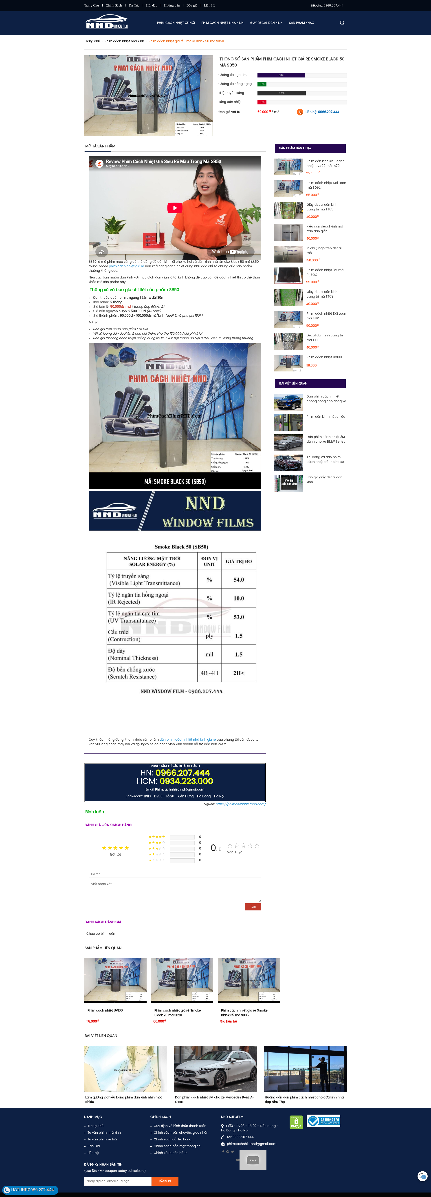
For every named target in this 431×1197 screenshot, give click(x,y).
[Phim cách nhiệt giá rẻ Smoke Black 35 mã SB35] (249, 980)
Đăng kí (165, 1181)
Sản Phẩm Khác (301, 23)
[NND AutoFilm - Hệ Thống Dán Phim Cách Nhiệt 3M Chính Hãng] (107, 23)
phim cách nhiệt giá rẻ (127, 266)
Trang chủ (95, 1126)
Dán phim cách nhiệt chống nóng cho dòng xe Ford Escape (326, 401)
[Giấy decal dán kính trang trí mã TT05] (288, 210)
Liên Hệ (209, 5)
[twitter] (232, 1152)
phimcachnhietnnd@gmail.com (251, 1144)
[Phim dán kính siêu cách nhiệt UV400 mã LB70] (288, 167)
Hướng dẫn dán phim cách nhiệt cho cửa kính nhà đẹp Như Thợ (304, 1100)
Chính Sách (114, 5)
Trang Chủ (91, 5)
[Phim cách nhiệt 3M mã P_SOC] (288, 275)
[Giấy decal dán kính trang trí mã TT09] (288, 297)
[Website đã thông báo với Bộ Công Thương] (323, 1121)
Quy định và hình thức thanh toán (180, 1126)
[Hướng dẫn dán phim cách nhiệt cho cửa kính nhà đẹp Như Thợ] (305, 1069)
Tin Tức (134, 5)
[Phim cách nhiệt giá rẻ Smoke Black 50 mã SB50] (148, 95)
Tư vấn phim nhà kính (104, 1133)
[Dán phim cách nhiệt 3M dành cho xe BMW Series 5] (288, 442)
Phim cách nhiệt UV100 (324, 357)
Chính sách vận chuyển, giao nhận (181, 1133)
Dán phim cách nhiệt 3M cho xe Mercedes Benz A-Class (214, 1100)
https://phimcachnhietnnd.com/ (241, 804)
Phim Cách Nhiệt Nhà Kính (222, 23)
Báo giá (192, 5)
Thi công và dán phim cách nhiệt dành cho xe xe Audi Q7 (325, 462)
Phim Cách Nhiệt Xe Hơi (176, 23)
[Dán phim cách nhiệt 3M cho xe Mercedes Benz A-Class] (215, 1069)
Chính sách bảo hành (170, 1153)
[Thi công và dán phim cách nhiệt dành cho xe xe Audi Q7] (288, 463)
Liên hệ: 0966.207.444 (322, 112)
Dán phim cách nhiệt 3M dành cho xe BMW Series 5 (326, 441)
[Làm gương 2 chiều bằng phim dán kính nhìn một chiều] (125, 1069)
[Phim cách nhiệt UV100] (288, 363)
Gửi (253, 907)
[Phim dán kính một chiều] (288, 422)
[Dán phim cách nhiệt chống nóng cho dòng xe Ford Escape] (288, 402)
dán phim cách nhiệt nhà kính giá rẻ (188, 740)
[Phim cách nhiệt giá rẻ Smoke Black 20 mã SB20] (182, 980)
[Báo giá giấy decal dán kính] (288, 483)
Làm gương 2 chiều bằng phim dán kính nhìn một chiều (123, 1100)
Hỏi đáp (151, 5)
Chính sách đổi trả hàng (172, 1139)
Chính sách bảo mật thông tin (177, 1146)
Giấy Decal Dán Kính (266, 23)
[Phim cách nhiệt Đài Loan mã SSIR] (288, 319)
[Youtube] (238, 1160)
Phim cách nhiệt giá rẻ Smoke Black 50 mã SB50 (186, 41)
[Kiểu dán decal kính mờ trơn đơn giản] (288, 232)
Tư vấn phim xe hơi (102, 1139)
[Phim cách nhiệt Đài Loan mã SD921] (288, 188)
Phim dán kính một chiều (326, 417)
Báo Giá (94, 1146)
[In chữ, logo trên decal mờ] (288, 254)
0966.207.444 (333, 5)
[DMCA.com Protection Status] (296, 1122)
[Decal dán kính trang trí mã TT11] (288, 341)
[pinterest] (227, 1152)
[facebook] (223, 1152)
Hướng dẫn (172, 5)
